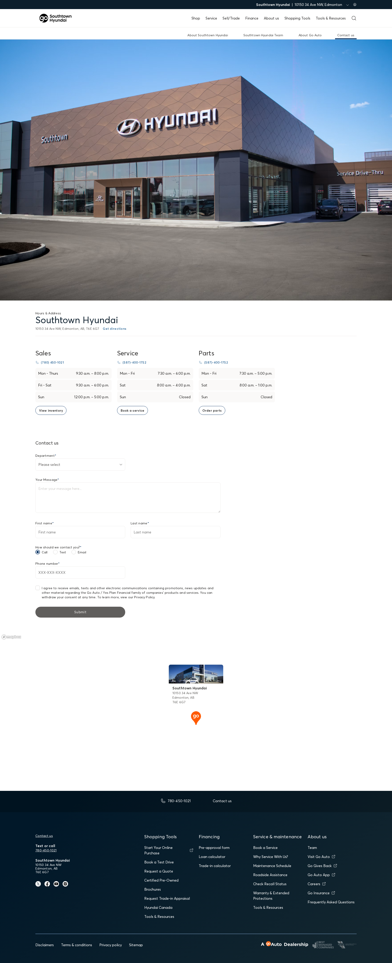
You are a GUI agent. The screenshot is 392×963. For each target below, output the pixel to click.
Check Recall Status (270, 884)
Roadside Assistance (270, 875)
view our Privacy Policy (137, 597)
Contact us (44, 836)
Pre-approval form (214, 847)
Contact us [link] (345, 35)
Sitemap (136, 945)
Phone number (47, 563)
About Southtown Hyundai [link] (207, 35)
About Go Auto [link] (310, 35)
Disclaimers (44, 945)
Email (82, 552)
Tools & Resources (331, 18)
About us (271, 18)
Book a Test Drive (159, 862)
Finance (251, 18)
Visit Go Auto (319, 856)
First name (44, 523)
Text (62, 552)
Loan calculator (212, 856)
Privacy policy (110, 945)
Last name (140, 523)
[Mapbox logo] (11, 637)
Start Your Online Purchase (158, 850)
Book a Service (265, 847)
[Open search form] (354, 18)
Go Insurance (319, 893)
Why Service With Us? (270, 856)
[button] (196, 717)
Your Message (47, 480)
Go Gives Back (320, 865)
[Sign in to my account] (355, 4)
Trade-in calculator (215, 865)
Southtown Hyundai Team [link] (263, 35)
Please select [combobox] (49, 464)
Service (211, 18)
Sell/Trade (231, 18)
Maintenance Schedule (272, 865)
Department (45, 455)
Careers (314, 884)
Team (312, 847)
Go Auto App (319, 875)
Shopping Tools (297, 18)
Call (45, 552)
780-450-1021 (45, 850)
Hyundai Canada (158, 907)
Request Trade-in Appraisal (167, 898)
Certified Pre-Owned (161, 880)
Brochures (152, 889)
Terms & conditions (76, 945)
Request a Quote (158, 871)
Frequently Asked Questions (331, 902)
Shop (195, 18)
